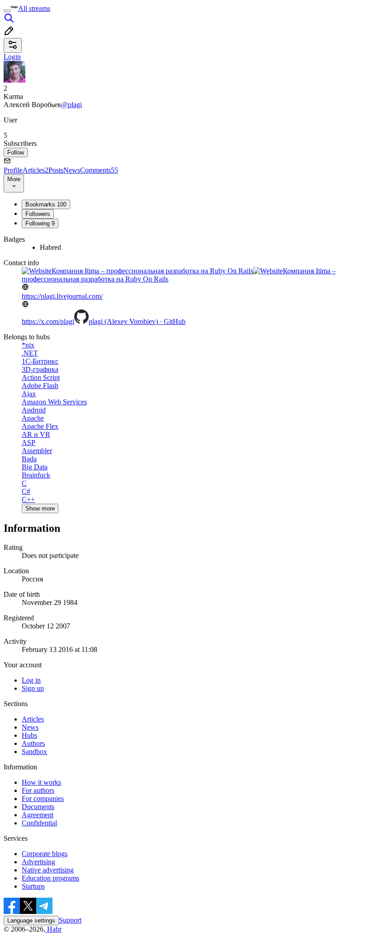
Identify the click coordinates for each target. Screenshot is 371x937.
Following (40, 223)
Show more (40, 508)
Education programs (50, 878)
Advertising (38, 862)
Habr (53, 929)
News (71, 170)
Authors (33, 743)
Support (70, 920)
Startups (33, 886)
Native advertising (48, 870)
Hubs (29, 735)
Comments (99, 170)
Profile (13, 170)
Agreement (37, 815)
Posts (55, 170)
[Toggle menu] (7, 10)
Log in (31, 680)
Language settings (31, 920)
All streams (34, 8)
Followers (37, 214)
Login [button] (12, 57)
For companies (43, 798)
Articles (35, 170)
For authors (38, 790)
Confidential (39, 823)
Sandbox (34, 751)
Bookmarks (46, 204)
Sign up (33, 688)
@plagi (71, 104)
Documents (38, 807)
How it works (41, 782)
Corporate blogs (44, 853)
